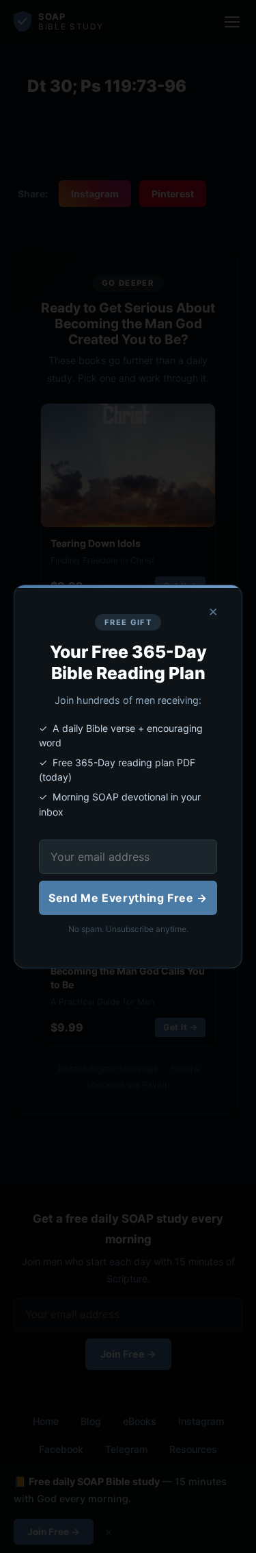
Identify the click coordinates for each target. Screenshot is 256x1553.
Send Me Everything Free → (128, 898)
